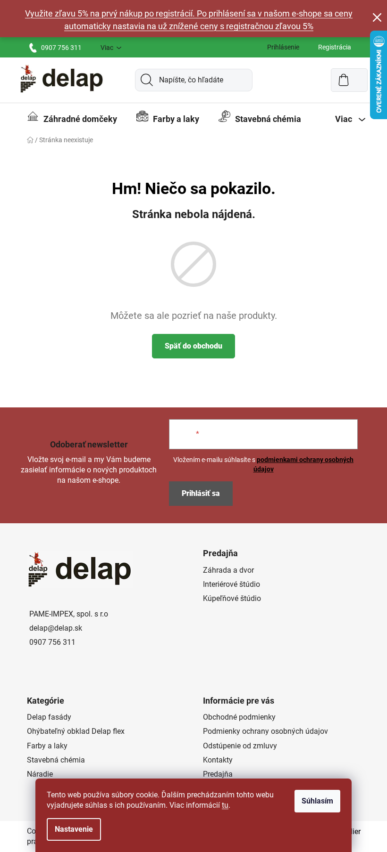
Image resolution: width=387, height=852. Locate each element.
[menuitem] (71, 119)
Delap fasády (49, 717)
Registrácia (334, 47)
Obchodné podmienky (239, 717)
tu (225, 805)
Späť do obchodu (193, 345)
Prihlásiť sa (201, 493)
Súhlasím (317, 800)
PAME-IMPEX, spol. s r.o (68, 613)
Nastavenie (74, 829)
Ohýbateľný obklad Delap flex (76, 731)
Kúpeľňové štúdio (232, 598)
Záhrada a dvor (228, 570)
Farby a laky (47, 745)
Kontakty (218, 759)
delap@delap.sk (55, 628)
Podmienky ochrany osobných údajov (265, 731)
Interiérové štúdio (231, 584)
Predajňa (218, 774)
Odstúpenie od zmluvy (240, 745)
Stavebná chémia (56, 759)
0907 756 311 (61, 47)
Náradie (40, 774)
